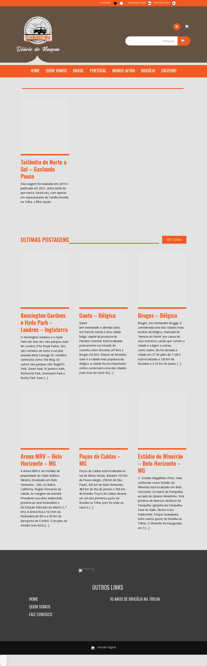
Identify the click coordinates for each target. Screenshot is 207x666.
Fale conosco (40, 614)
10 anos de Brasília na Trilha (135, 599)
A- (174, 3)
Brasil (78, 70)
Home (35, 70)
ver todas (174, 239)
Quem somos (56, 70)
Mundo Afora (123, 70)
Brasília (148, 70)
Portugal (98, 70)
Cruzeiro (168, 70)
